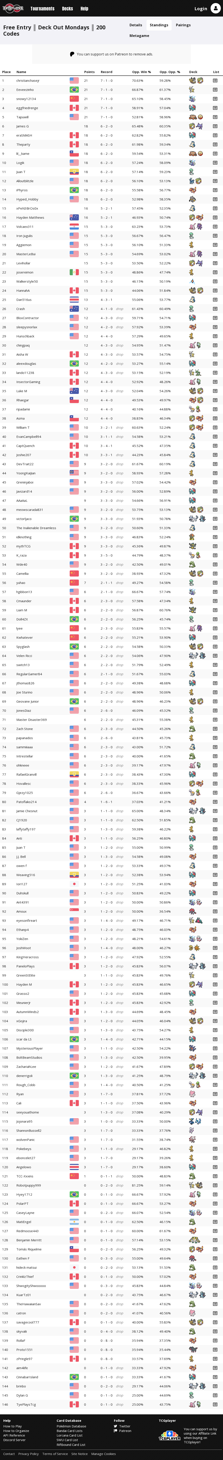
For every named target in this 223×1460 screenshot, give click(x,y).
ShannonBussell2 (28, 1130)
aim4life (22, 1368)
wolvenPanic (25, 1139)
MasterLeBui (25, 254)
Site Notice (79, 1454)
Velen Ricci (24, 655)
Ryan (20, 1094)
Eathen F (22, 1258)
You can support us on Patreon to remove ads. (115, 54)
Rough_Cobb (25, 1085)
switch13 (23, 665)
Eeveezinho (25, 89)
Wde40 (21, 564)
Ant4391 (22, 902)
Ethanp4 (22, 929)
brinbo (21, 1386)
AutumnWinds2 (27, 1012)
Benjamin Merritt (29, 1240)
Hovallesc (23, 783)
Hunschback (25, 336)
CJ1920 (21, 820)
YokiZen (22, 939)
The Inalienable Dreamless (36, 528)
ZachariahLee (26, 1066)
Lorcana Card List (70, 1435)
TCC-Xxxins (24, 1176)
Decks (67, 8)
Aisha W (22, 354)
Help (84, 8)
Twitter (124, 1426)
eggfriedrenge (27, 108)
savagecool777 (27, 1322)
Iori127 (21, 884)
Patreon (124, 1430)
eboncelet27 (25, 1158)
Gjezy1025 (24, 792)
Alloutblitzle (25, 181)
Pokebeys (23, 1149)
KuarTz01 (23, 1295)
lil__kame (22, 153)
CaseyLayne (25, 1212)
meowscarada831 (29, 509)
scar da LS (24, 1039)
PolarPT (22, 1203)
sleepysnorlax (26, 327)
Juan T (20, 172)
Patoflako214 (26, 802)
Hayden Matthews (30, 217)
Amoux (21, 911)
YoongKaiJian (25, 473)
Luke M (21, 391)
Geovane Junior (27, 701)
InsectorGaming (28, 382)
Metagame (139, 35)
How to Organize (16, 1430)
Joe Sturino (24, 692)
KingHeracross (27, 957)
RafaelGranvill (26, 774)
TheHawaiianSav (28, 1304)
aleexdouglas (26, 363)
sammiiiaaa (24, 747)
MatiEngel (23, 1222)
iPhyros (22, 190)
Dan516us (24, 299)
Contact (9, 1454)
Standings (159, 24)
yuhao (20, 582)
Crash (20, 309)
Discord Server (14, 1440)
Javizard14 (24, 491)
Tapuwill (22, 117)
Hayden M (24, 984)
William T (23, 427)
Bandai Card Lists (70, 1430)
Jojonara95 (24, 1121)
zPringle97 (24, 1359)
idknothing (24, 537)
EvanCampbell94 (28, 436)
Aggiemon (23, 245)
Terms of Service (55, 1454)
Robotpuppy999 (28, 1185)
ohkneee (22, 765)
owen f (21, 865)
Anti (19, 838)
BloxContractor (27, 318)
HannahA (23, 290)
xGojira (21, 1021)
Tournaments (42, 8)
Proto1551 (24, 1349)
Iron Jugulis (24, 235)
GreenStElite (25, 975)
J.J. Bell (21, 856)
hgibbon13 (24, 592)
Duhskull (22, 893)
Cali (18, 1103)
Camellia (22, 573)
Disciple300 (25, 1030)
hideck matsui (26, 1267)
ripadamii (23, 409)
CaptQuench (25, 445)
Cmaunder (24, 601)
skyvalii (21, 1331)
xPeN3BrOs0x (27, 208)
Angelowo (23, 1167)
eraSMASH (24, 135)
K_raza (21, 555)
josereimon (24, 272)
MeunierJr (23, 1002)
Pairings (183, 24)
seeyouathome (27, 1112)
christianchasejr (28, 80)
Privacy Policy (28, 1454)
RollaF (20, 1340)
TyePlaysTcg (26, 1404)
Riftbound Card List (71, 1444)
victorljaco (24, 519)
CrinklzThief (25, 1276)
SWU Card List (67, 1440)
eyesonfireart (26, 920)
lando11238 (25, 372)
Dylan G (22, 1395)
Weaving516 (25, 875)
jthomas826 (25, 683)
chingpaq (23, 345)
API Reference (14, 1435)
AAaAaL (21, 500)
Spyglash (23, 646)
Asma (20, 418)
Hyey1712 (24, 1194)
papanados (24, 738)
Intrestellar (24, 756)
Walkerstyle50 (27, 281)
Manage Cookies (103, 1454)
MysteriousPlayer (29, 1048)
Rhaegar (22, 400)
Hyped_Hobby (27, 199)
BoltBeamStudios (29, 1057)
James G (22, 126)
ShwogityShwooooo (31, 1285)
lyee (19, 628)
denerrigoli (24, 1075)
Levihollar (23, 263)
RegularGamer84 (29, 674)
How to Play (12, 1426)
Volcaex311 (25, 226)
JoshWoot (23, 948)
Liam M (21, 610)
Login (200, 9)
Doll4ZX (22, 619)
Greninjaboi (24, 482)
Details (136, 24)
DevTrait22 (25, 464)
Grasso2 (22, 993)
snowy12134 (26, 99)
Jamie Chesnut (26, 811)
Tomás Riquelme (29, 1249)
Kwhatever (24, 637)
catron (21, 1313)
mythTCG (23, 546)
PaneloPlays (25, 966)
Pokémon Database (71, 1426)
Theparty (23, 144)
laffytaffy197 (25, 829)
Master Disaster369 (31, 719)
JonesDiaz (23, 710)
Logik (20, 162)
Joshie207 (23, 455)
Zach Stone (24, 729)
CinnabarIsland (27, 1377)
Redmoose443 (27, 1231)
